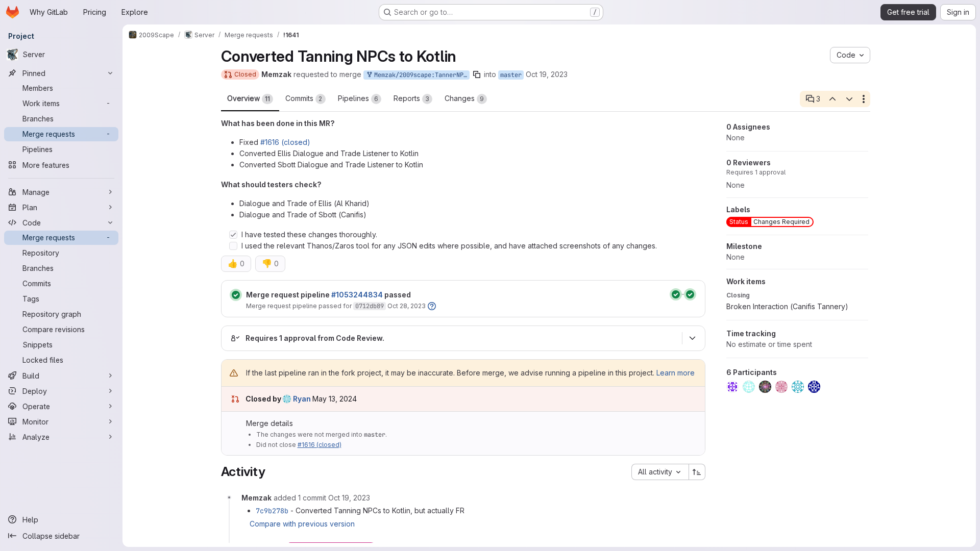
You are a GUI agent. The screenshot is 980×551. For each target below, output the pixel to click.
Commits (304, 98)
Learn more (675, 372)
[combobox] (660, 472)
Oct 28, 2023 (406, 306)
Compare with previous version (302, 523)
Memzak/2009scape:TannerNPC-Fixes (420, 75)
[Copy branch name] (477, 74)
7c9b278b (272, 510)
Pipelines (358, 98)
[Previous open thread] (832, 99)
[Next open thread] (849, 99)
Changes (464, 98)
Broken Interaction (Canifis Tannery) (787, 306)
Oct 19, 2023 (547, 74)
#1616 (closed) (285, 142)
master (511, 75)
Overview (248, 98)
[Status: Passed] (236, 295)
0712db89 (369, 306)
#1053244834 (357, 294)
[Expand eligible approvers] (693, 338)
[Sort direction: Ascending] (697, 472)
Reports (411, 98)
